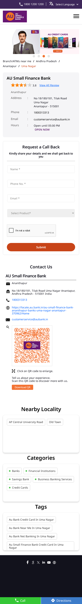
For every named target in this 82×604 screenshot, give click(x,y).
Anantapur (10, 66)
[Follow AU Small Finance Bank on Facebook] (27, 562)
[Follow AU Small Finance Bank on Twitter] (38, 562)
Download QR (22, 387)
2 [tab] (38, 56)
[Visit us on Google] (33, 562)
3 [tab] (43, 56)
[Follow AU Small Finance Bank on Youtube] (49, 562)
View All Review (49, 85)
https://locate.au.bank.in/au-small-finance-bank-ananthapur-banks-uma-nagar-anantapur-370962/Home (43, 310)
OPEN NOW (42, 129)
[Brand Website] (54, 562)
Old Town (55, 422)
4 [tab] (48, 56)
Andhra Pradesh (46, 61)
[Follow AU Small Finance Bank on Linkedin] (43, 562)
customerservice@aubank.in (52, 119)
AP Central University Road (26, 422)
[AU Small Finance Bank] (15, 16)
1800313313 (41, 112)
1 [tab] (34, 56)
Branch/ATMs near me (17, 61)
